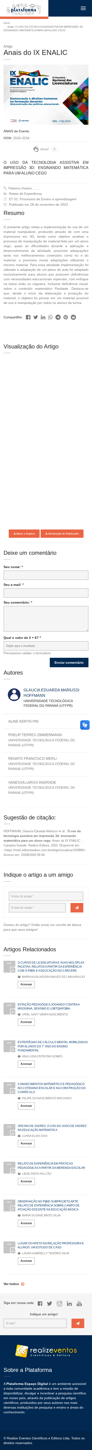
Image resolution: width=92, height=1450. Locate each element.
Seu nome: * (13, 567)
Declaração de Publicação (63, 533)
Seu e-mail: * (14, 585)
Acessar (26, 984)
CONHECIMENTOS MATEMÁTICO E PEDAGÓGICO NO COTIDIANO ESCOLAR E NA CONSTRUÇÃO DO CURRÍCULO (52, 1088)
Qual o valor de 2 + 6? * (22, 638)
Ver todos (12, 1284)
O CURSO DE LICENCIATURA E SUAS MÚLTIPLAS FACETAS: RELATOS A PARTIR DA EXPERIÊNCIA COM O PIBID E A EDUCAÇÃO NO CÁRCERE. (51, 966)
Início (7, 23)
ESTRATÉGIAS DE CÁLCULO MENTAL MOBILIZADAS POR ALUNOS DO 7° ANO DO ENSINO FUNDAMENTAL (53, 1046)
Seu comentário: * (18, 602)
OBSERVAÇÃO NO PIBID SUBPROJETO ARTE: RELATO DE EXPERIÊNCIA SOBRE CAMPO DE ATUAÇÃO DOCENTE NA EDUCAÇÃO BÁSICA (48, 1205)
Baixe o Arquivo (25, 533)
